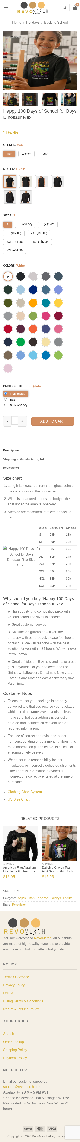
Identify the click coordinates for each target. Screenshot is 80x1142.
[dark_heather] (58, 276)
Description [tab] (11, 450)
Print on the (13, 386)
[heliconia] (46, 316)
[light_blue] (20, 290)
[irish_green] (20, 342)
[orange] (33, 329)
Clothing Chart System (25, 792)
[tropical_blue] (46, 303)
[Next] (74, 856)
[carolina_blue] (20, 355)
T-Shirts (67, 898)
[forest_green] (8, 290)
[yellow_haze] (46, 342)
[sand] (20, 303)
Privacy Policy (14, 985)
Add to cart (52, 421)
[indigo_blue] (46, 290)
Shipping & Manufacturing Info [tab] (24, 459)
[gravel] (58, 342)
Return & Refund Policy (21, 1009)
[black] (20, 276)
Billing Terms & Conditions (23, 1001)
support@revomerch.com (22, 1087)
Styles (8, 169)
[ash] (33, 276)
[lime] (58, 355)
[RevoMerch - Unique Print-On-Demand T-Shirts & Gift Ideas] (33, 7)
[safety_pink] (58, 329)
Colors (9, 265)
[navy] (8, 342)
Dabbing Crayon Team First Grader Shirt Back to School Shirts (59, 869)
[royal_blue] (33, 290)
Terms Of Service (16, 977)
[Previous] (5, 856)
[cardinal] (58, 316)
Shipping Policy (15, 1050)
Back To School (56, 22)
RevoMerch (19, 904)
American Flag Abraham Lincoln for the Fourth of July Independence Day (19, 869)
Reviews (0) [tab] (11, 467)
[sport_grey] (8, 316)
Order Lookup (13, 1042)
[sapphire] (46, 355)
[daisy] (58, 303)
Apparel (22, 898)
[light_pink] (8, 368)
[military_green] (8, 303)
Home (16, 22)
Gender (9, 145)
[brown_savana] (8, 355)
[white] (8, 276)
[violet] (58, 290)
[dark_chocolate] (33, 342)
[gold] (33, 303)
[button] (5, 7)
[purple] (46, 329)
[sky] (33, 355)
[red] (8, 329)
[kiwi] (33, 316)
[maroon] (20, 329)
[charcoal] (46, 276)
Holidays (32, 22)
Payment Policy (15, 1058)
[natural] (20, 316)
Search (8, 1034)
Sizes (7, 215)
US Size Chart (18, 799)
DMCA (8, 993)
